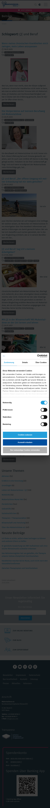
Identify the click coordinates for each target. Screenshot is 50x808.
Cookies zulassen (25, 435)
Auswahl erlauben (25, 442)
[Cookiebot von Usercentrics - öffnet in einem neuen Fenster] (37, 355)
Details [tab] (25, 362)
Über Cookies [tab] (41, 362)
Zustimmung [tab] (9, 362)
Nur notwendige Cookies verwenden (25, 450)
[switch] (44, 410)
